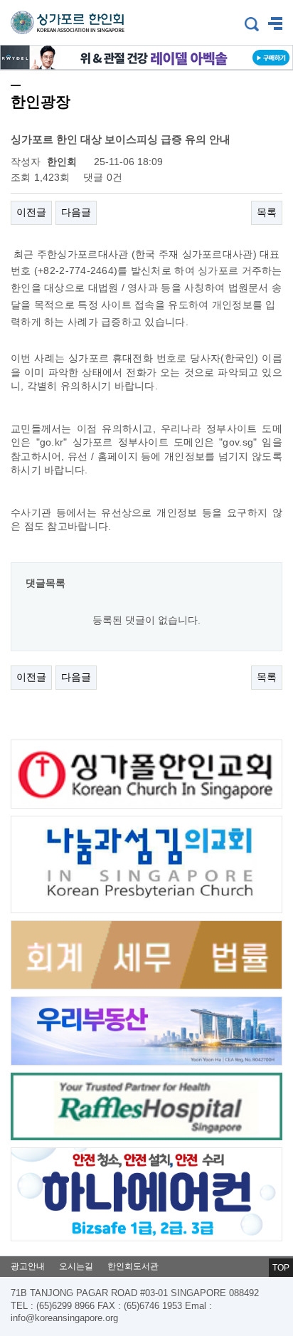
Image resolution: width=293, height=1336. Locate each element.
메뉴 (275, 24)
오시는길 (76, 1266)
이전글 (31, 212)
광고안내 (28, 1266)
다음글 (76, 212)
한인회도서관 (133, 1266)
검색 (252, 24)
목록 (267, 212)
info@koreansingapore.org (64, 1318)
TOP (280, 1268)
